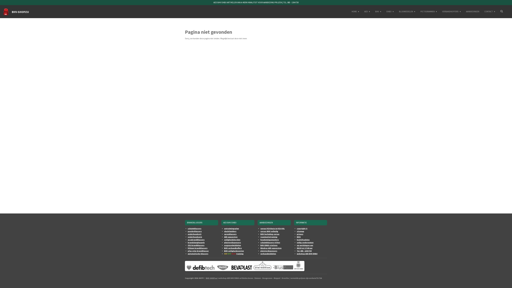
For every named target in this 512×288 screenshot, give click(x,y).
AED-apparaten (230, 237)
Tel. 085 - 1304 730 (304, 251)
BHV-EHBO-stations (268, 245)
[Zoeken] (502, 11)
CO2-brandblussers (196, 245)
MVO (299, 237)
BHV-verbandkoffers (233, 248)
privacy (300, 234)
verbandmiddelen (268, 254)
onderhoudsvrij (194, 234)
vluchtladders (230, 231)
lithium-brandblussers (197, 248)
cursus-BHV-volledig (269, 231)
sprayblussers (230, 234)
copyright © (302, 228)
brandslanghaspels (196, 242)
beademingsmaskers (269, 240)
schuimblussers (194, 228)
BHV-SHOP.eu (211, 278)
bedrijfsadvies (303, 240)
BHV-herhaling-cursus (269, 234)
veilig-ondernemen (305, 242)
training (239, 254)
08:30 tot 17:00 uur (305, 248)
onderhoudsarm (195, 237)
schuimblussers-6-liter (270, 242)
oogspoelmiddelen (232, 245)
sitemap (300, 231)
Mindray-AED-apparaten (270, 248)
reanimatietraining (268, 237)
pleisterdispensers (232, 242)
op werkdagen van (305, 245)
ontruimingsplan (231, 228)
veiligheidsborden (232, 240)
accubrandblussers (196, 240)
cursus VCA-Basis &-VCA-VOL (272, 228)
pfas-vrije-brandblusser (198, 251)
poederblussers (195, 231)
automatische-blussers (198, 254)
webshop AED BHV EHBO (307, 254)
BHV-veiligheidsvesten (234, 251)
